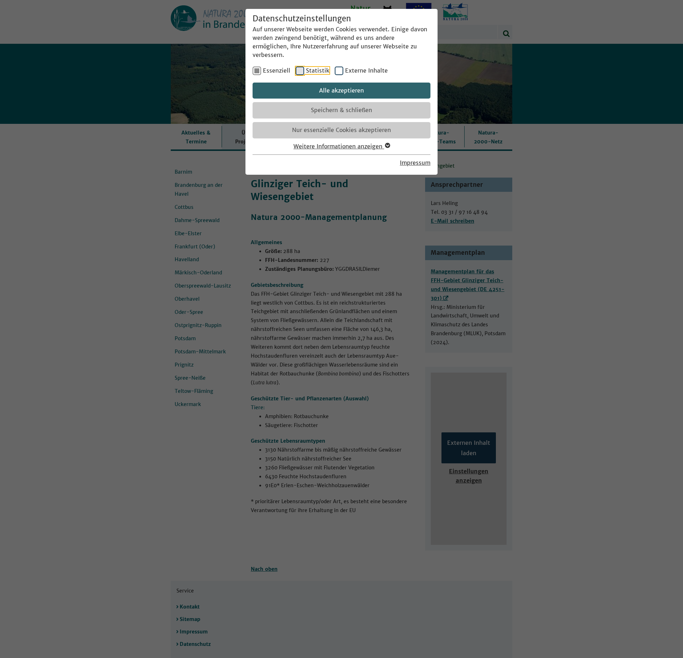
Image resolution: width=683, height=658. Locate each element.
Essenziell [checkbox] (276, 70)
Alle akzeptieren (341, 90)
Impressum (415, 162)
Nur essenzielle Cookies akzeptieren (341, 129)
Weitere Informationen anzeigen (338, 146)
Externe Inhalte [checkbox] (366, 70)
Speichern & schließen (341, 110)
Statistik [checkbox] (317, 70)
